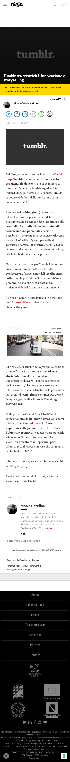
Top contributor (35, 624)
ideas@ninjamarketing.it (19, 569)
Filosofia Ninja (35, 605)
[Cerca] (55, 5)
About (35, 594)
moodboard (33, 423)
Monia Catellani (33, 506)
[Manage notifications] (6, 756)
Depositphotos (35, 758)
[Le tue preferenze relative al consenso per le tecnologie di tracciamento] (64, 756)
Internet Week (21, 302)
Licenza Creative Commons (35, 749)
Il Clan (35, 614)
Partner (35, 644)
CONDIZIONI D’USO (34, 752)
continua (47, 528)
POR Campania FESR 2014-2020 (35, 755)
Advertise (35, 635)
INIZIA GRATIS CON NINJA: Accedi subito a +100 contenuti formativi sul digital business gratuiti (33, 89)
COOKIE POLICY (52, 752)
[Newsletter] (64, 5)
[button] (66, 98)
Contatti (35, 655)
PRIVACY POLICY (18, 752)
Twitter (35, 560)
